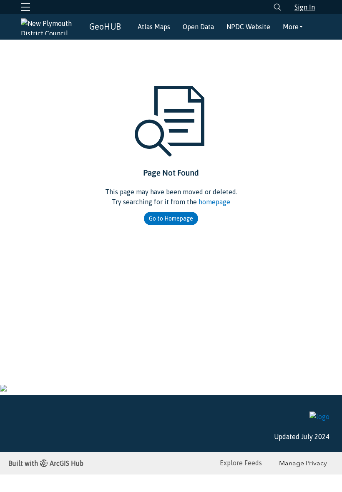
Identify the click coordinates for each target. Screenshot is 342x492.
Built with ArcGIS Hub (45, 463)
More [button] (291, 26)
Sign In (304, 7)
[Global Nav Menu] (25, 7)
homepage (214, 202)
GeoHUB (105, 26)
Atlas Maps (154, 26)
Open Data (198, 26)
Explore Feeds (241, 463)
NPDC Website (248, 26)
